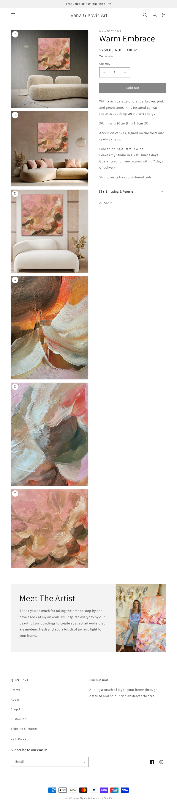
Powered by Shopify (101, 798)
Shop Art (17, 709)
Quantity (104, 64)
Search (15, 690)
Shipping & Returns (24, 729)
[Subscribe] (83, 762)
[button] (13, 15)
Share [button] (108, 203)
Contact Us (18, 738)
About (15, 699)
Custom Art (19, 719)
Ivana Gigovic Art (82, 798)
